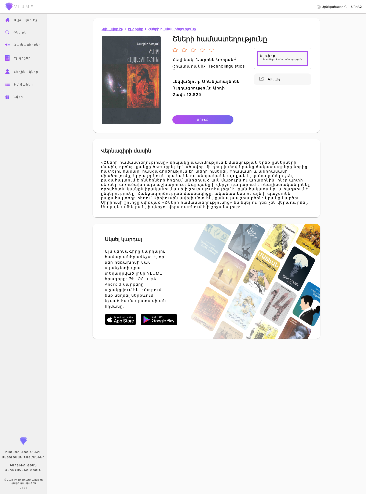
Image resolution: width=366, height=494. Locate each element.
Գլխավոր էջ (112, 29)
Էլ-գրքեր (135, 29)
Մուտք (203, 119)
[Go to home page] (19, 11)
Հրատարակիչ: (208, 66)
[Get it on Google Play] (159, 324)
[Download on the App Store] (123, 324)
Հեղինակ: (203, 59)
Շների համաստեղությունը (172, 29)
